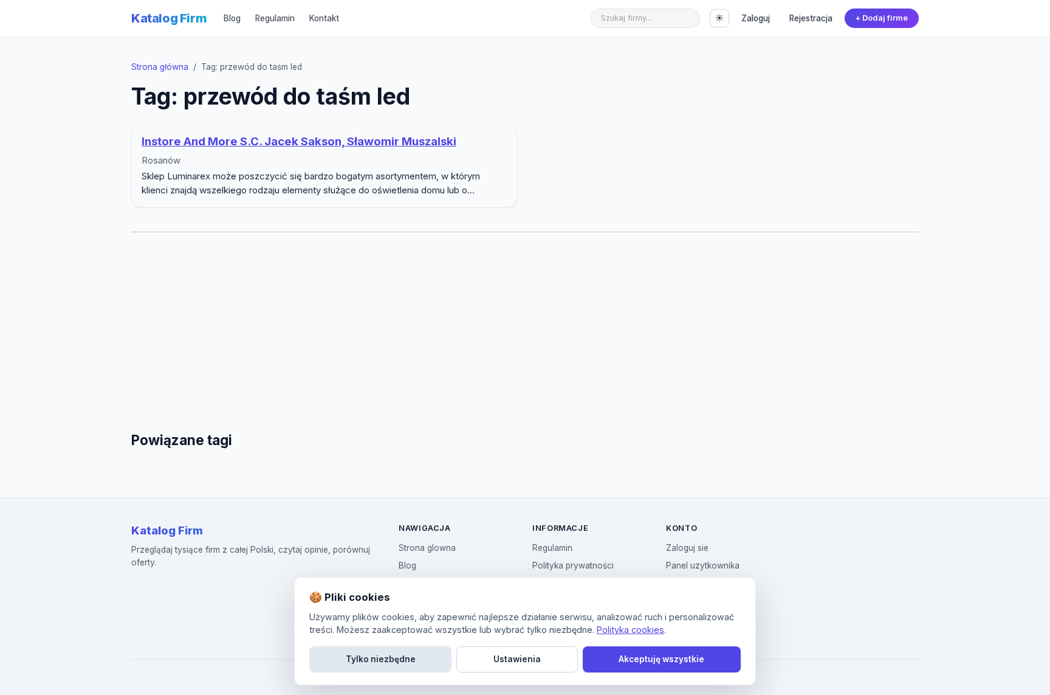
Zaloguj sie (687, 548)
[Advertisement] (525, 332)
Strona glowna (427, 548)
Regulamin (275, 18)
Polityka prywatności (573, 565)
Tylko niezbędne (381, 659)
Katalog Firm (169, 18)
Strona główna (159, 67)
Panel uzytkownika (702, 565)
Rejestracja (810, 18)
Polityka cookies (630, 629)
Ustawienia (517, 659)
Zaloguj (755, 18)
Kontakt (324, 18)
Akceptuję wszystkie (661, 659)
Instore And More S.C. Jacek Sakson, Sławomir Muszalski (299, 141)
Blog (232, 18)
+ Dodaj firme (881, 17)
